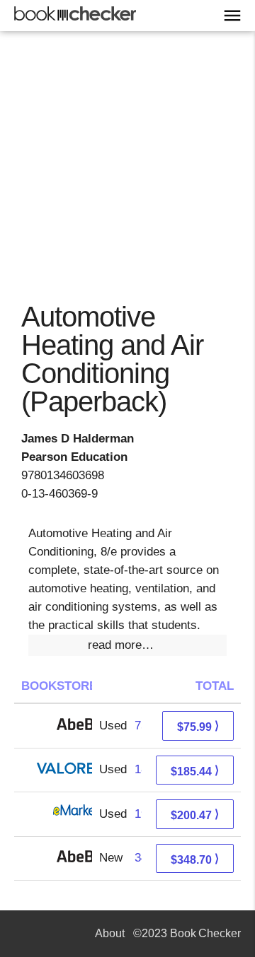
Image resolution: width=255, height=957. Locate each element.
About (110, 933)
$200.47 (195, 814)
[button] (127, 645)
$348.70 (195, 859)
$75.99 (198, 726)
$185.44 (195, 770)
